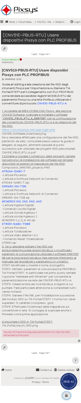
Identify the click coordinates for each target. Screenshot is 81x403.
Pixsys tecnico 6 (10, 59)
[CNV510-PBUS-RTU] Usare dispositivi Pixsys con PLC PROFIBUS (39, 37)
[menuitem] (75, 22)
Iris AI (68, 381)
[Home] (40, 4)
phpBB (29, 377)
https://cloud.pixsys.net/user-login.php (28, 129)
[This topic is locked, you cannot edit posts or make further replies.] (66, 395)
